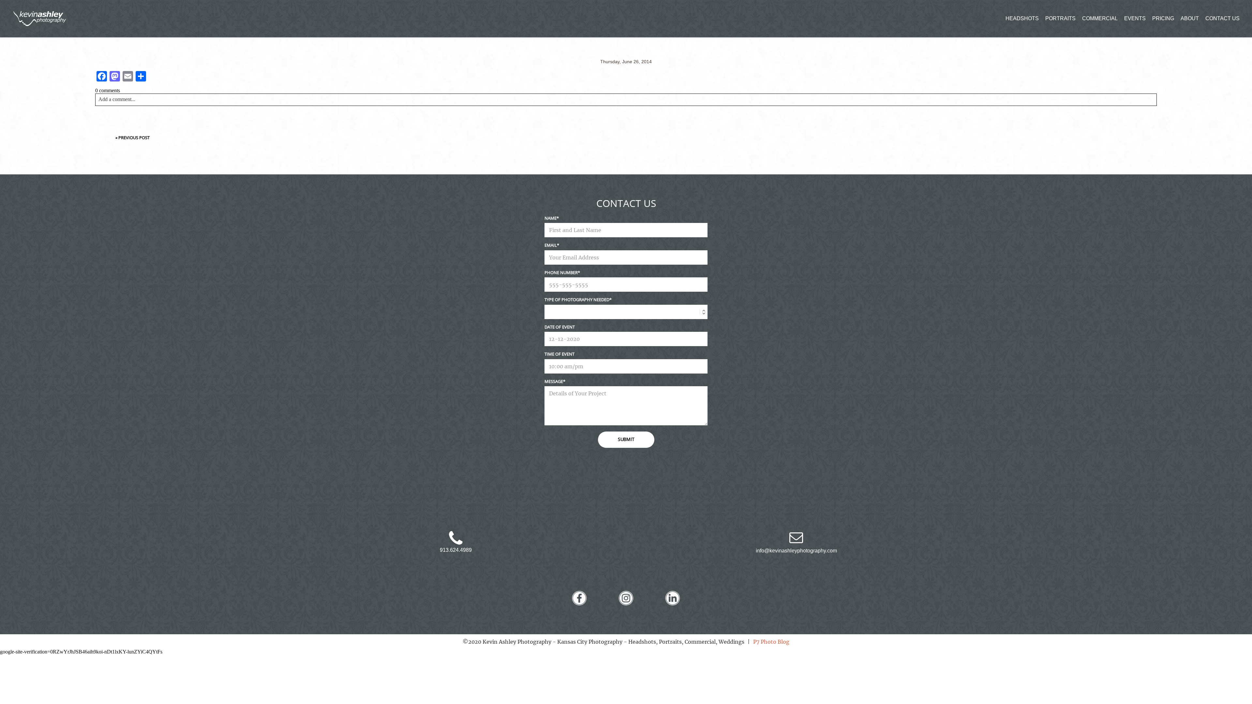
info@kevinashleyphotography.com (796, 550)
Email (550, 245)
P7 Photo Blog (771, 641)
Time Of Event (559, 354)
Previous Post (134, 137)
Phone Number (561, 272)
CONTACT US (1222, 18)
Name (550, 218)
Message (553, 381)
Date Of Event (559, 327)
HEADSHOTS (1022, 18)
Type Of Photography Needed (576, 299)
